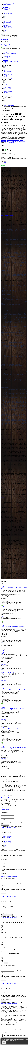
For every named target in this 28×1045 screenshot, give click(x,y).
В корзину (3, 162)
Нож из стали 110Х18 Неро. (7, 608)
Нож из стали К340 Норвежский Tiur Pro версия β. (13, 689)
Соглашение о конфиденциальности (9, 856)
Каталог (5, 1)
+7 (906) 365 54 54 (7, 13)
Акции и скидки (7, 21)
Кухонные (5, 7)
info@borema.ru (7, 26)
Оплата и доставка (8, 22)
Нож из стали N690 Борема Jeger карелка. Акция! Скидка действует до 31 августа (13, 627)
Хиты (4, 20)
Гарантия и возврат (8, 23)
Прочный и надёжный (17, 140)
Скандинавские (7, 4)
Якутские (5, 9)
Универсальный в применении (17, 141)
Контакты (5, 25)
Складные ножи (7, 5)
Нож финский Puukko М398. (8, 672)
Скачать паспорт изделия (7, 215)
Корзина (3, 44)
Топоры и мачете (7, 8)
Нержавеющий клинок (6, 140)
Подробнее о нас (5, 809)
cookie (8, 1039)
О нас (4, 12)
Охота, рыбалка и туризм (9, 3)
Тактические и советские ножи (11, 11)
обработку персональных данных (9, 827)
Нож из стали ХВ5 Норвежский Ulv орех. (11, 728)
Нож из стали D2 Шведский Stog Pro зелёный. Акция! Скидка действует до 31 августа (14, 748)
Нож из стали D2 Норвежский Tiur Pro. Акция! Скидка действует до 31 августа (12, 709)
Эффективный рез (5, 141)
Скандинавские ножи (11, 142)
